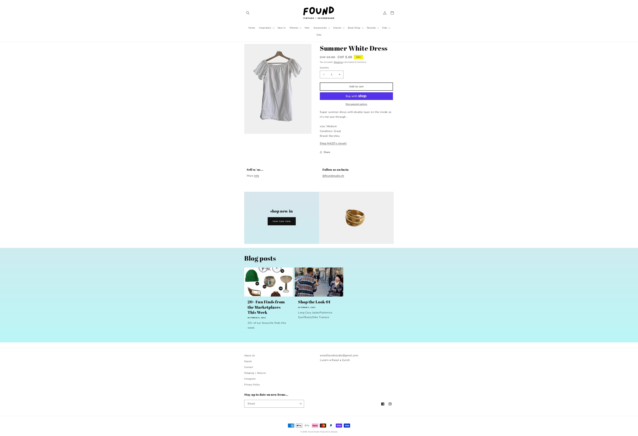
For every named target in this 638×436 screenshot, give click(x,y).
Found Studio (314, 432)
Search (248, 361)
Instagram (250, 378)
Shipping (338, 62)
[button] (248, 13)
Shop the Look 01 (314, 302)
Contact (248, 367)
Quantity (324, 67)
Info (256, 176)
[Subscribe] (300, 404)
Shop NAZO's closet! (333, 143)
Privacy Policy (252, 384)
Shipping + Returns (255, 373)
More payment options (356, 104)
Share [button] (327, 152)
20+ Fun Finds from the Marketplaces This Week (266, 307)
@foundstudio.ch (333, 176)
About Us (249, 355)
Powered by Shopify (329, 432)
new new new (282, 221)
